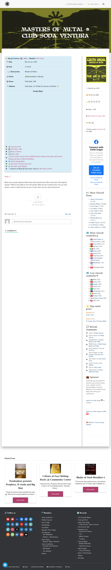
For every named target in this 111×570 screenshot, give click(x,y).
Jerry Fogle (93, 211)
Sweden (95, 284)
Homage (81, 558)
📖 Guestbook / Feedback (54, 567)
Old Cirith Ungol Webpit (19, 166)
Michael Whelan (95, 204)
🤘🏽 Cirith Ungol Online (12, 567)
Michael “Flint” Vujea (49, 530)
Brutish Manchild (84, 543)
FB (50, 169)
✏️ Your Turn (92, 4)
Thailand (95, 296)
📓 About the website (37, 567)
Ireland (95, 293)
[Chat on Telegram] (5, 564)
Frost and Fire (83, 520)
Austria (95, 286)
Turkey (95, 282)
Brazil (94, 289)
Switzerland (96, 267)
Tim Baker (93, 208)
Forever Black (82, 541)
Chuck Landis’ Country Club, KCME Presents (25, 156)
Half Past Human (85, 546)
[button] (83, 4)
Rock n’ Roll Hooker (84, 553)
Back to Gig (15, 154)
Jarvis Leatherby (47, 544)
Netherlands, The (98, 263)
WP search (43, 169)
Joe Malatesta (47, 534)
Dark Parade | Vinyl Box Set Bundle (96, 354)
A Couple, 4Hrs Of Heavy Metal (96, 321)
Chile (94, 300)
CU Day (99, 129)
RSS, (90, 116)
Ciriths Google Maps (18, 161)
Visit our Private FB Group (96, 183)
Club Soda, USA (16, 149)
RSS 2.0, (95, 116)
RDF (103, 116)
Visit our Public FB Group (96, 178)
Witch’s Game (84, 536)
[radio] (89, 101)
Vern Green (46, 539)
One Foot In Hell (83, 527)
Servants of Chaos (85, 531)
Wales (95, 279)
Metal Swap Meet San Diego (97, 345)
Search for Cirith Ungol (93, 400)
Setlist (7, 176)
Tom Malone (47, 551)
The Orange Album (84, 517)
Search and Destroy (96, 199)
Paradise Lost (82, 529)
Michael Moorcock (96, 218)
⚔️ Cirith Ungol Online (74, 4)
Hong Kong (96, 256)
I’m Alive (82, 539)
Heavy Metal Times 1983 (96, 341)
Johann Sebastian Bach (96, 371)
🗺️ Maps (25, 567)
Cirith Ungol (40, 58)
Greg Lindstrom (95, 227)
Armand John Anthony (50, 546)
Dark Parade (82, 548)
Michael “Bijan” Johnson (51, 541)
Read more (20, 500)
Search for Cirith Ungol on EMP (96, 411)
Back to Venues (16, 151)
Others (44, 553)
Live (80, 534)
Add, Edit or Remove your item (21, 164)
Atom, (100, 116)
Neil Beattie (46, 525)
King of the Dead (95, 213)
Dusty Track (90, 315)
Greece (95, 251)
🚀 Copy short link (14, 147)
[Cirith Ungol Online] (7, 4)
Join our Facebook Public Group (96, 170)
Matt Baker (46, 548)
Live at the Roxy (84, 550)
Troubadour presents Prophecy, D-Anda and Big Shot (20, 484)
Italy (94, 249)
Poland (95, 253)
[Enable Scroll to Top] (106, 565)
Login (69, 214)
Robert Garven (95, 222)
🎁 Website (90, 422)
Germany (95, 246)
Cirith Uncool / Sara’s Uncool (89, 524)
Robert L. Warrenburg (50, 537)
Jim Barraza (94, 225)
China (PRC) (97, 244)
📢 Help (67, 567)
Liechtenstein (97, 291)
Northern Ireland (98, 298)
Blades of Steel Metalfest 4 (90, 477)
